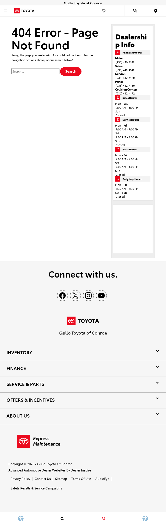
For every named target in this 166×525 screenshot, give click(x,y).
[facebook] (62, 295)
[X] (75, 295)
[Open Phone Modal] (134, 10)
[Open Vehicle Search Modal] (62, 518)
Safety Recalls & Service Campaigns (36, 488)
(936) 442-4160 (125, 78)
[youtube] (101, 295)
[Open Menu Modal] (5, 10)
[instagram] (88, 295)
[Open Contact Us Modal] (103, 518)
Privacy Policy (20, 478)
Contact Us (43, 478)
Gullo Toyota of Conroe (54, 464)
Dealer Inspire (81, 470)
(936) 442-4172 (125, 93)
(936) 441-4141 (125, 62)
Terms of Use (81, 478)
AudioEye (102, 478)
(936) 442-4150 (125, 85)
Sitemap (61, 478)
